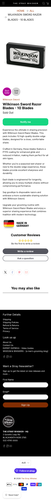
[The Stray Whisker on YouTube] (10, 357)
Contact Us (8, 345)
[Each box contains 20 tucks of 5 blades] (25, 56)
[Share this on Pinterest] (19, 272)
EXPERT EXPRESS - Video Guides (18, 348)
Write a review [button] (25, 251)
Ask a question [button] (25, 258)
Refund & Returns (11, 325)
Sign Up (25, 405)
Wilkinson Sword (11, 99)
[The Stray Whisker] (25, 3)
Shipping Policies (11, 322)
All (32, 11)
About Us (7, 342)
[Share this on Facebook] (12, 272)
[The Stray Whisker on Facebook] (4, 357)
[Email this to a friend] (26, 272)
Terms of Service (10, 328)
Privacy (6, 331)
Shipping (7, 319)
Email (6, 391)
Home (21, 11)
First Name (8, 379)
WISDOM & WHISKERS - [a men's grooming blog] (25, 351)
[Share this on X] (5, 272)
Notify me (25, 121)
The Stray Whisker (29, 478)
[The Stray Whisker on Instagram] (7, 357)
